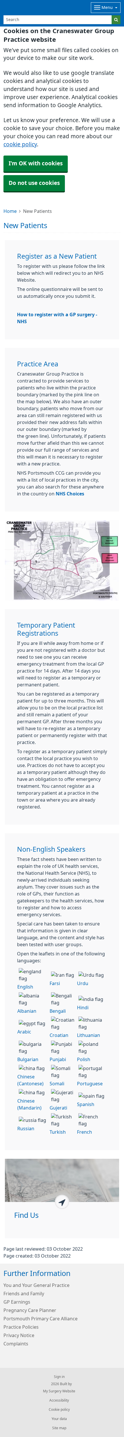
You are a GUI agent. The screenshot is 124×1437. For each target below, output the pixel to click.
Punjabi (58, 1059)
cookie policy (20, 144)
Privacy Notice (18, 1335)
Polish (83, 1059)
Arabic (24, 1031)
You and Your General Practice (36, 1285)
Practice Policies (21, 1327)
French (84, 1132)
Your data (59, 1419)
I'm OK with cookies (36, 163)
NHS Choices (70, 493)
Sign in (59, 1377)
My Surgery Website (59, 1391)
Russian (25, 1128)
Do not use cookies (34, 183)
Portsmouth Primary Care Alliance (40, 1318)
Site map (59, 1428)
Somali (57, 1083)
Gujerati (58, 1107)
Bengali (58, 1011)
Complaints (15, 1343)
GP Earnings (16, 1302)
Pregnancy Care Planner (29, 1310)
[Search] (116, 19)
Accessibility (59, 1400)
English (25, 986)
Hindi (83, 1007)
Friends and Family (23, 1293)
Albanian (26, 1011)
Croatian (59, 1035)
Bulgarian (27, 1059)
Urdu (82, 983)
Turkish (58, 1132)
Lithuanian (88, 1035)
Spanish (85, 1104)
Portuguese (90, 1083)
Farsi (55, 983)
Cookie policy (59, 1409)
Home (10, 211)
